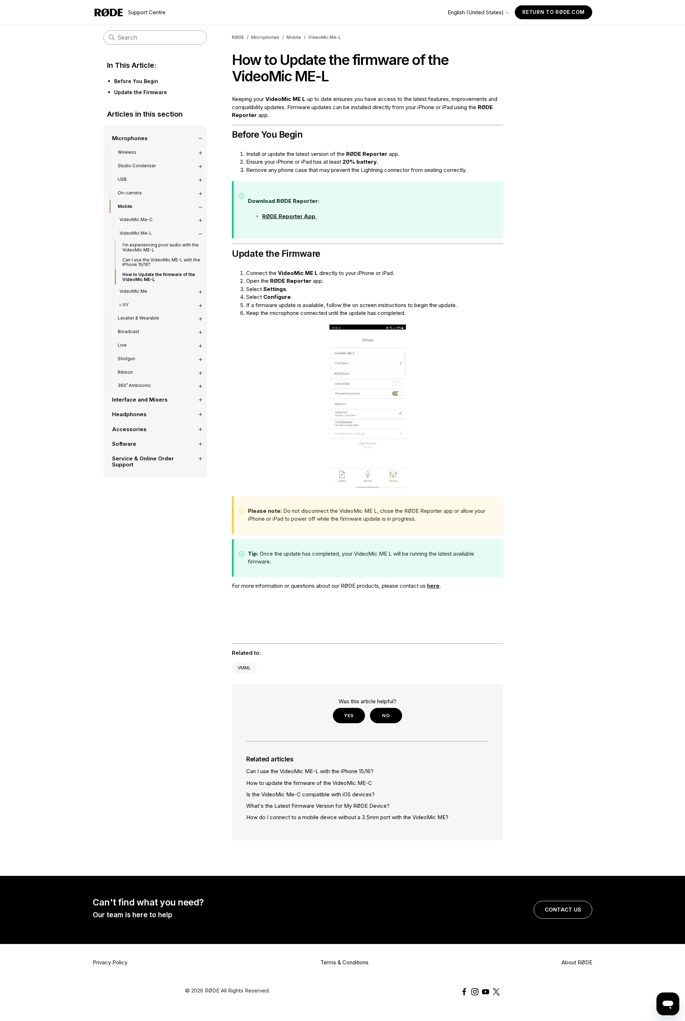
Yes (349, 715)
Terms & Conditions (344, 962)
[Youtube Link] (485, 991)
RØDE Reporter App (289, 216)
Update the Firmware (140, 92)
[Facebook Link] (464, 991)
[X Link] (496, 991)
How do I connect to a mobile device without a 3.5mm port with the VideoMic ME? (347, 817)
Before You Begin (136, 81)
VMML (244, 667)
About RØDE (577, 962)
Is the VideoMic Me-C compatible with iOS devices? (310, 794)
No (386, 715)
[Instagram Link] (474, 991)
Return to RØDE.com (553, 12)
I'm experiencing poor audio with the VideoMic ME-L (160, 247)
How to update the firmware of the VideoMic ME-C (309, 783)
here (433, 585)
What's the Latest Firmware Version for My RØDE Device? (318, 805)
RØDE (238, 37)
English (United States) (476, 12)
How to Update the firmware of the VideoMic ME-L (158, 277)
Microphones (265, 37)
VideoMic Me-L (324, 37)
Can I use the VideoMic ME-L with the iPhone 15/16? (161, 262)
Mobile (293, 37)
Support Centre (147, 12)
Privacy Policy (110, 962)
